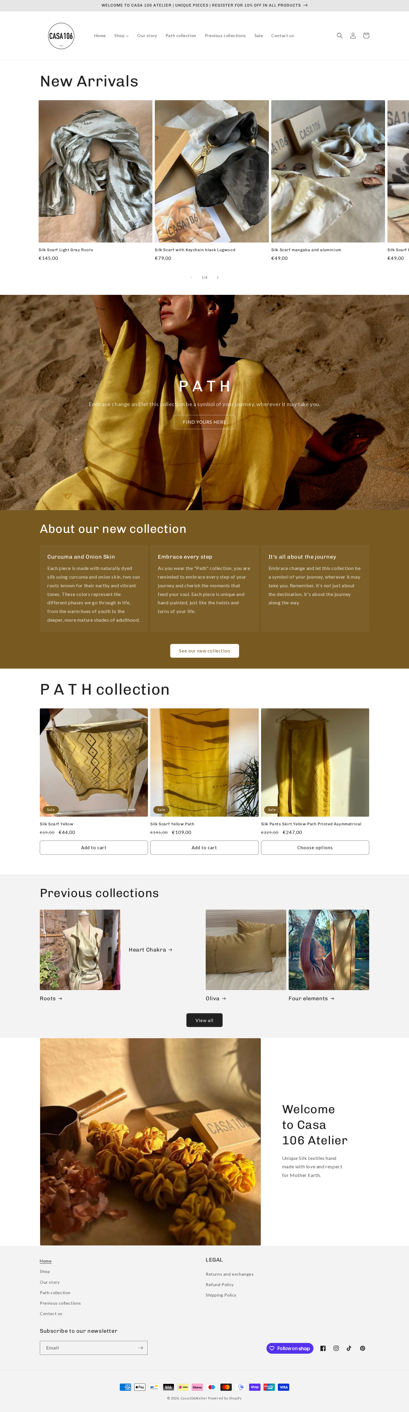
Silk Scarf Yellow (56, 824)
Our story (50, 1282)
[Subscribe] (140, 1348)
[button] (339, 35)
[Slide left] (191, 277)
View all (204, 1020)
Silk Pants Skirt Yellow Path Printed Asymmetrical (311, 824)
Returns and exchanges (230, 1274)
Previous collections (60, 1303)
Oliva (213, 998)
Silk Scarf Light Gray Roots (66, 250)
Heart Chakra (147, 949)
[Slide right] (217, 277)
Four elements (308, 998)
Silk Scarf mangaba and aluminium (306, 250)
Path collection (55, 1292)
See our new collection (204, 650)
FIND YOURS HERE (204, 422)
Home (45, 1260)
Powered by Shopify (225, 1398)
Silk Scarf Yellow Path (172, 824)
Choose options (315, 847)
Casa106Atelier (194, 1398)
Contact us (51, 1313)
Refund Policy (220, 1284)
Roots (48, 998)
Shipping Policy (221, 1294)
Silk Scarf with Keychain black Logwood (195, 250)
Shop (45, 1271)
